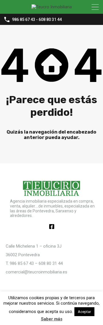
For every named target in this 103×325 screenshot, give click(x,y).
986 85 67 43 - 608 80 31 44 (37, 19)
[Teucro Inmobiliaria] (51, 6)
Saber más (51, 319)
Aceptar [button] (84, 312)
